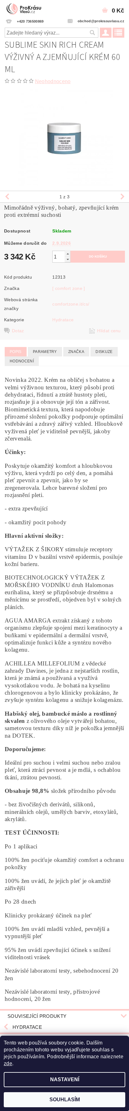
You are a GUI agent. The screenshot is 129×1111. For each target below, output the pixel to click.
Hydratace (63, 319)
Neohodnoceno (53, 81)
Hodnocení (22, 361)
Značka (76, 352)
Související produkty (37, 1016)
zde (8, 1063)
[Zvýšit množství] (67, 254)
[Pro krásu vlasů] (26, 8)
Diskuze (103, 352)
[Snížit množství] (67, 259)
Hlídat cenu (109, 330)
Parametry (45, 352)
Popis (16, 352)
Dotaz (18, 330)
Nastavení (64, 1079)
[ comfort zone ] (68, 288)
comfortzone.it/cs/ (70, 304)
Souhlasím (64, 1099)
